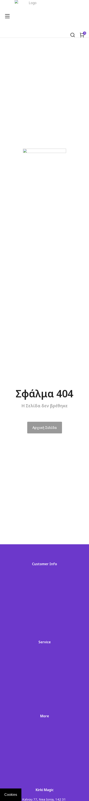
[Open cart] (82, 35)
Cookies (10, 794)
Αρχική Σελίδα (44, 427)
